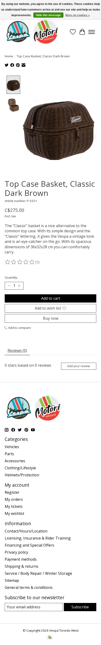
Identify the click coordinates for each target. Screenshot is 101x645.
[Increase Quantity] (19, 286)
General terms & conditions (29, 587)
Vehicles (12, 446)
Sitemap (12, 580)
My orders (14, 499)
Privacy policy (16, 552)
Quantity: (11, 277)
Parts (9, 453)
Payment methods (21, 559)
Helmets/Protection (22, 475)
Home (9, 56)
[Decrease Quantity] (9, 286)
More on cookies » (77, 15)
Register (12, 492)
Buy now (50, 318)
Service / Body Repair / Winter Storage (38, 573)
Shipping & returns (21, 566)
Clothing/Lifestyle (20, 467)
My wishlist (14, 513)
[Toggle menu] (91, 32)
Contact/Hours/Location (26, 531)
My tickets (14, 506)
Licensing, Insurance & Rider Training (38, 538)
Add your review (78, 366)
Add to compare (19, 328)
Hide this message (48, 15)
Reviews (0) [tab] (17, 350)
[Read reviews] (20, 262)
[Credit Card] (50, 637)
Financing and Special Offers (29, 545)
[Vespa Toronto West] (32, 32)
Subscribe (80, 607)
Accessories (15, 460)
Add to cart (50, 298)
